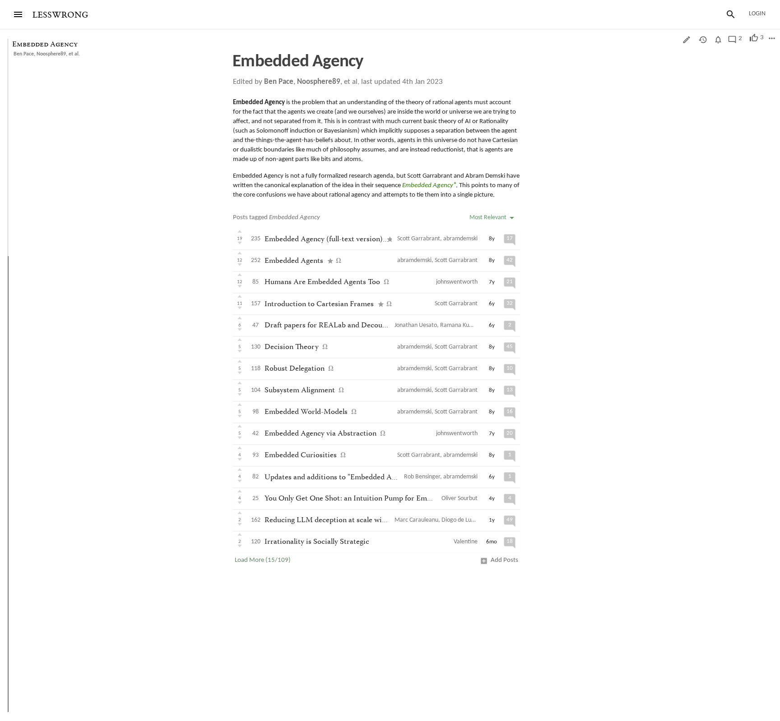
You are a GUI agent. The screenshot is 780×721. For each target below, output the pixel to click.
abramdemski (460, 238)
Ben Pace (24, 54)
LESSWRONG (60, 15)
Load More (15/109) (263, 560)
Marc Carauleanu (416, 520)
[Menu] (18, 14)
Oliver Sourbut (459, 498)
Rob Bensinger (422, 476)
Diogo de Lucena (462, 520)
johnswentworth (457, 282)
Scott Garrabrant (418, 238)
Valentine (466, 541)
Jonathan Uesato (416, 325)
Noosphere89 (51, 54)
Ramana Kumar (459, 325)
